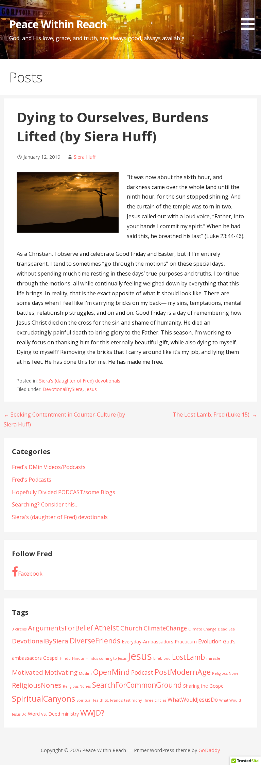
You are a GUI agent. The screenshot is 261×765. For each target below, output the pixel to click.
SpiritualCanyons (43, 698)
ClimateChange (165, 628)
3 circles (19, 629)
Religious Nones (77, 686)
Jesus (91, 389)
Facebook (30, 573)
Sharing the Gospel (204, 686)
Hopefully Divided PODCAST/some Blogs (63, 492)
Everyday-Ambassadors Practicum (159, 641)
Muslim (85, 673)
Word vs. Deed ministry (53, 714)
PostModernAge (183, 672)
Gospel (50, 658)
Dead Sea (226, 629)
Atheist (106, 628)
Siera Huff (85, 157)
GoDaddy (209, 750)
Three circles (154, 700)
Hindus (78, 658)
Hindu (65, 658)
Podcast (142, 672)
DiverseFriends (95, 640)
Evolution (210, 641)
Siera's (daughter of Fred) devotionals (79, 380)
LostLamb (188, 657)
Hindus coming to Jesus (106, 658)
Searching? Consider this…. (46, 504)
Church (131, 628)
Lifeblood (162, 658)
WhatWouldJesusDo (193, 699)
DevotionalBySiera (63, 389)
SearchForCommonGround (137, 685)
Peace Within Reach (58, 24)
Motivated (27, 672)
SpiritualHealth (89, 700)
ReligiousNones (37, 685)
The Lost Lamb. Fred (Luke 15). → (215, 414)
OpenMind (111, 672)
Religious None (225, 673)
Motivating (61, 672)
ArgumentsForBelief (60, 628)
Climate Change (202, 629)
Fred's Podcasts (31, 479)
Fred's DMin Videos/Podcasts (49, 467)
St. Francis (114, 700)
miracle (213, 658)
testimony (133, 700)
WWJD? (92, 713)
